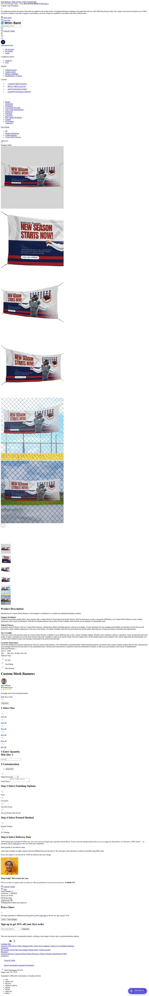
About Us (8, 60)
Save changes (12, 919)
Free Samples (23, 950)
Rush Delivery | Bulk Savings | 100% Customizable (18, 2)
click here (43, 915)
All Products (9, 121)
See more (5, 703)
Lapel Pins (9, 115)
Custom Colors (10, 72)
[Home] (6, 131)
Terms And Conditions (42, 946)
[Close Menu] (3, 44)
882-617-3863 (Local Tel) (16, 86)
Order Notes (5, 781)
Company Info (6, 944)
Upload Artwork (11, 70)
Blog (65, 954)
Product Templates (11, 74)
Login (7, 53)
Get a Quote (5, 127)
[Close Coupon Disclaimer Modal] (2, 8)
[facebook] (3, 98)
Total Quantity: (7, 891)
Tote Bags (8, 114)
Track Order (14, 950)
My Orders (9, 51)
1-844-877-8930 (9, 887)
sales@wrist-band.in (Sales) (17, 89)
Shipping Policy (27, 946)
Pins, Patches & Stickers (13, 117)
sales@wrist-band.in (11, 965)
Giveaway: (9, 893)
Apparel (8, 119)
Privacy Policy (17, 946)
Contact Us (54, 946)
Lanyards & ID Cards (12, 108)
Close (3, 919)
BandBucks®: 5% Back (13, 76)
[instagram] (8, 98)
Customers (4, 948)
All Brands (9, 104)
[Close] (2, 912)
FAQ (7, 62)
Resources (4, 952)
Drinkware (9, 112)
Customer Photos (20, 954)
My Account (9, 49)
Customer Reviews (7, 954)
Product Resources (33, 954)
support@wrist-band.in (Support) (19, 92)
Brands (7, 102)
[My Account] (2, 34)
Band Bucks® (58, 954)
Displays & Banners (12, 133)
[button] (74, 38)
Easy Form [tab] (9, 769)
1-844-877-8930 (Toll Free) (17, 84)
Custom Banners (11, 135)
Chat (5, 889)
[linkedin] (11, 942)
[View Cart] (2, 36)
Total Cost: (7, 895)
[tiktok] (12, 98)
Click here (16, 844)
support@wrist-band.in (26, 965)
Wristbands (9, 106)
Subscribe (25, 929)
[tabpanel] (74, 774)
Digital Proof (5, 777)
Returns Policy (33, 950)
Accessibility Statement (66, 946)
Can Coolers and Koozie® (14, 110)
